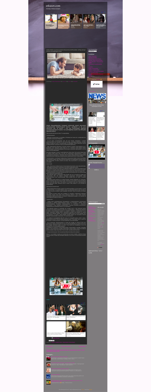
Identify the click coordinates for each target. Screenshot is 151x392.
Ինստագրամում (75, 81)
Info (89, 65)
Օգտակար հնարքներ (92, 57)
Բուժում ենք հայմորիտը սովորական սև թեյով (60, 368)
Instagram (90, 213)
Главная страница (66, 346)
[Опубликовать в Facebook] (52, 340)
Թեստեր (90, 76)
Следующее (49, 346)
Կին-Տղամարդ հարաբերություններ (95, 64)
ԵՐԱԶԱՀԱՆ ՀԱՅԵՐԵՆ (55, 374)
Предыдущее (82, 346)
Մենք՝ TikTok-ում (91, 214)
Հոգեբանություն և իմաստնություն (68, 342)
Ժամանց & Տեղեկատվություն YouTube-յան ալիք (91, 207)
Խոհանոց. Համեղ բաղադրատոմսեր (95, 60)
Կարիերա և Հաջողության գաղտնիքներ (96, 71)
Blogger (90, 389)
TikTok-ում (69, 81)
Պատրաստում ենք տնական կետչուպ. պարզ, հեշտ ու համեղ (62, 362)
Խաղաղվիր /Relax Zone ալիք (92, 218)
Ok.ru (89, 216)
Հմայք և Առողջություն (92, 56)
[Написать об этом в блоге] (50, 340)
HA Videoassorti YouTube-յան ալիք (91, 220)
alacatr (83, 389)
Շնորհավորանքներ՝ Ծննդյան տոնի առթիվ (59, 356)
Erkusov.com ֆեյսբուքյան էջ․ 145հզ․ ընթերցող (91, 211)
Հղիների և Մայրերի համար (56, 342)
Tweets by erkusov (91, 91)
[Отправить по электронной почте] (49, 340)
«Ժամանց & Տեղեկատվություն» (56, 81)
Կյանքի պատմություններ (93, 68)
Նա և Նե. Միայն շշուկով (93, 72)
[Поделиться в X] (51, 340)
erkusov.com (53, 5)
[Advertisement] (75, 38)
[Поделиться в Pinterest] (53, 340)
